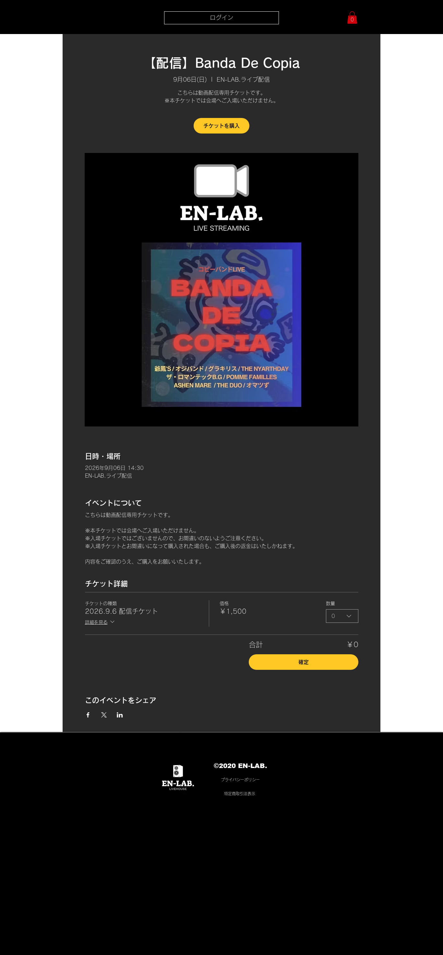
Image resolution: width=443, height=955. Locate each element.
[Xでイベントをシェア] (104, 714)
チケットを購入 (221, 125)
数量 (330, 603)
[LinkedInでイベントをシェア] (120, 714)
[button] (352, 17)
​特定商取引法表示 (239, 794)
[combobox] (342, 616)
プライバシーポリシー (240, 780)
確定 (303, 662)
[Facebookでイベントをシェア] (88, 714)
